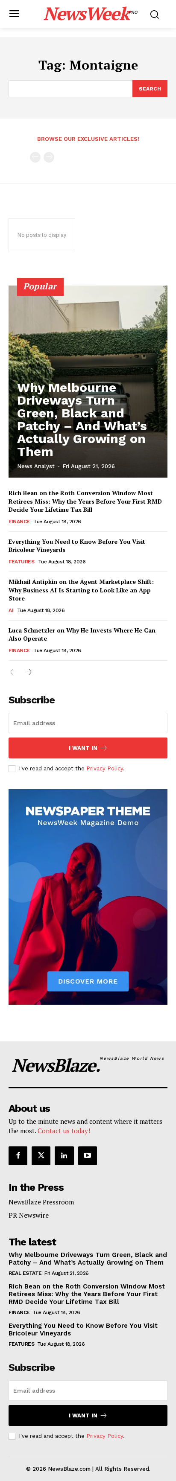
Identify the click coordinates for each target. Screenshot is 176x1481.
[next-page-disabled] (49, 157)
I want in (83, 748)
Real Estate (25, 1273)
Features (21, 562)
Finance (19, 522)
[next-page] (27, 672)
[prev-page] (35, 157)
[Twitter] (41, 1155)
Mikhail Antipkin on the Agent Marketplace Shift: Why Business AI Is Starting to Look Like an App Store (81, 589)
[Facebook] (18, 1155)
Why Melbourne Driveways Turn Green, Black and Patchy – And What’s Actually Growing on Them (82, 419)
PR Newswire (29, 1215)
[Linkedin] (64, 1155)
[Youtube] (87, 1155)
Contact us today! (64, 1130)
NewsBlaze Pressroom (41, 1202)
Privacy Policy (104, 768)
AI (11, 610)
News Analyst (36, 466)
